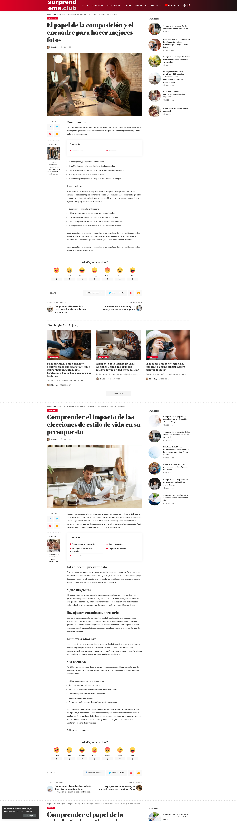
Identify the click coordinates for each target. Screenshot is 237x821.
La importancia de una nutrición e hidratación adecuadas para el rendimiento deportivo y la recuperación (175, 76)
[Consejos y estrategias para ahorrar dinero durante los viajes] (154, 499)
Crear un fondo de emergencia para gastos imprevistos (174, 94)
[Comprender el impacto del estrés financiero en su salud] (154, 29)
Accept (30, 816)
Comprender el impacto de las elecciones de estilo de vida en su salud (176, 434)
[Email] (57, 134)
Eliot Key (55, 47)
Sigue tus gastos (116, 544)
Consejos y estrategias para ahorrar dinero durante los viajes (175, 497)
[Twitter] (57, 127)
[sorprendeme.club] (62, 5)
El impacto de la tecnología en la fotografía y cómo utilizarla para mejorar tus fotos (165, 366)
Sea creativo (77, 555)
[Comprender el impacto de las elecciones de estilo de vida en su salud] (154, 436)
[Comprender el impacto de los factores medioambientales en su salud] (154, 61)
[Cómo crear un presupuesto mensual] (154, 111)
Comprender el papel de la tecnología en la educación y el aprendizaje (175, 419)
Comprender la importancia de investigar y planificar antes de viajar (175, 482)
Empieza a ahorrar (117, 548)
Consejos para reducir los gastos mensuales (53, 557)
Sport (50, 808)
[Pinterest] (50, 134)
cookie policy (29, 811)
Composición (77, 150)
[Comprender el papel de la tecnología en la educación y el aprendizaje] (154, 421)
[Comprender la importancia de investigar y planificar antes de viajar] (154, 484)
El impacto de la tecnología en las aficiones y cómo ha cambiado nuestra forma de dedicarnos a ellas (117, 366)
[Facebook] (50, 127)
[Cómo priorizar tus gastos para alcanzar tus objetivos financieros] (154, 468)
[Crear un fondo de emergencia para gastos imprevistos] (154, 96)
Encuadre (113, 150)
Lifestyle (52, 18)
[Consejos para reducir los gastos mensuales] (53, 545)
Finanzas (52, 410)
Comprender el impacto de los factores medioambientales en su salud (176, 59)
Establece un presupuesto (83, 544)
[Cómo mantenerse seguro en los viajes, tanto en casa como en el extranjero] (53, 153)
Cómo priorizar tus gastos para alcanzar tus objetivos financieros (175, 467)
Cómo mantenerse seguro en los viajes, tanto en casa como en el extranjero (53, 168)
